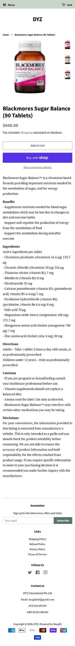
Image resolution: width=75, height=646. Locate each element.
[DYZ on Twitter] (30, 573)
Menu (11, 5)
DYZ (37, 19)
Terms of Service (37, 554)
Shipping (26, 132)
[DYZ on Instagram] (45, 573)
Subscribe (63, 521)
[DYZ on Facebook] (37, 573)
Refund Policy (37, 544)
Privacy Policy (37, 549)
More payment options (37, 167)
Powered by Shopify (51, 624)
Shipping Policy (37, 539)
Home (6, 34)
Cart (69, 5)
